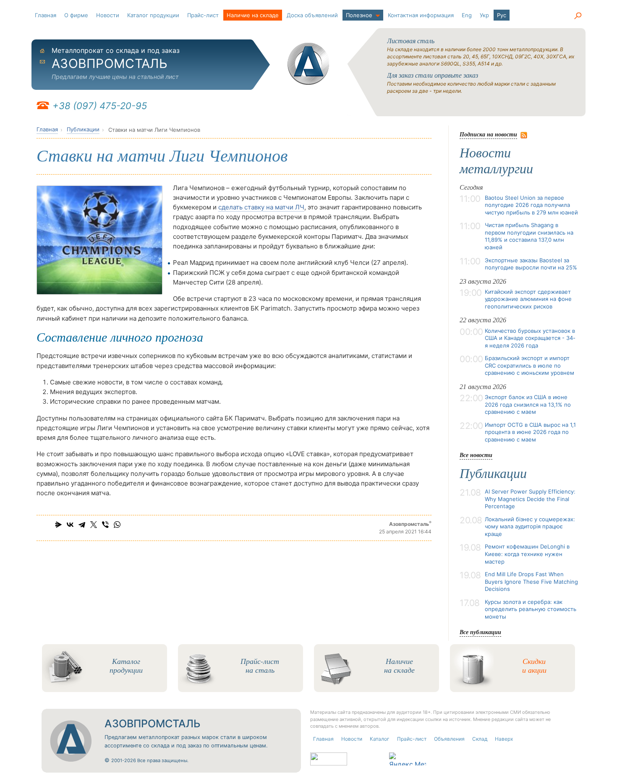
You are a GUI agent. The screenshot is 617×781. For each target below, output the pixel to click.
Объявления (449, 739)
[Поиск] (577, 16)
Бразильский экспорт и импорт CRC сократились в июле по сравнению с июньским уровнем (529, 365)
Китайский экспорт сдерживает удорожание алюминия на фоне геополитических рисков (528, 299)
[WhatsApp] (117, 525)
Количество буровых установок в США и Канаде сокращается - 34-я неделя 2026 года (530, 338)
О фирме (76, 15)
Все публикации (480, 631)
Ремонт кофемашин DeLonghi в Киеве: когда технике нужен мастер (527, 553)
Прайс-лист (203, 15)
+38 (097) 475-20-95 (99, 105)
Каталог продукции (153, 15)
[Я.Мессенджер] (58, 525)
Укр (484, 15)
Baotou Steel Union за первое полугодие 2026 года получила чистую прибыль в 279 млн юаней (531, 205)
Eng (467, 15)
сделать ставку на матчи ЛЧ (261, 207)
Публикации (83, 129)
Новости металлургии (496, 160)
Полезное (359, 15)
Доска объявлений (312, 15)
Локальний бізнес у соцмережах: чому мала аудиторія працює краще (530, 526)
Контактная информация (421, 15)
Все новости (476, 454)
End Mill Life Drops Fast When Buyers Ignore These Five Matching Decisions (531, 581)
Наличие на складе (253, 15)
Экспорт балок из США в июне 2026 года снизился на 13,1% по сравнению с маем (528, 404)
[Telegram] (82, 525)
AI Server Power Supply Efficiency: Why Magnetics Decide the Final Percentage (530, 498)
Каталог (380, 739)
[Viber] (105, 525)
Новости (107, 15)
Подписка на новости (488, 134)
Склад (479, 739)
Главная (45, 15)
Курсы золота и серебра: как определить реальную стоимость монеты (530, 609)
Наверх (504, 739)
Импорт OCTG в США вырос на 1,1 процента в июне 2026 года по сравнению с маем (530, 432)
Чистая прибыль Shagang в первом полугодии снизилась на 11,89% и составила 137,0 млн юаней (529, 236)
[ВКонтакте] (70, 525)
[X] (94, 525)
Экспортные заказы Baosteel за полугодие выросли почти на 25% (531, 264)
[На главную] (308, 64)
